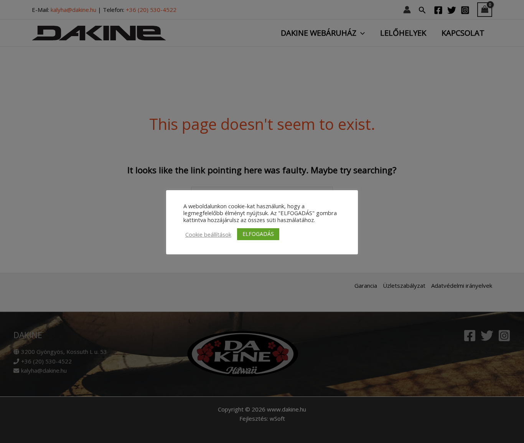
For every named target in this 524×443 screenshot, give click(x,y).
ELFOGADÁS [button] (258, 233)
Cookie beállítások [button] (208, 234)
